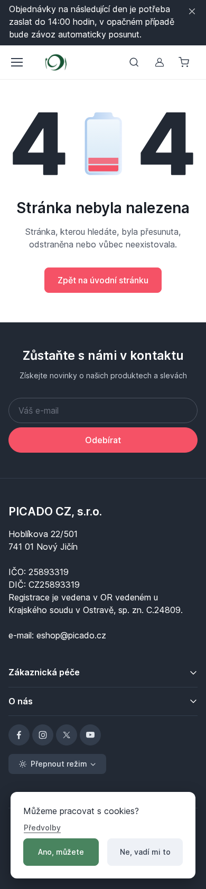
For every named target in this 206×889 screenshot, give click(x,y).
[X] (66, 734)
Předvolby (42, 827)
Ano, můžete (61, 851)
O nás (20, 701)
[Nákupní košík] (185, 62)
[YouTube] (90, 734)
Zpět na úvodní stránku (103, 280)
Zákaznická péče (44, 672)
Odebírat (103, 440)
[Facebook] (19, 734)
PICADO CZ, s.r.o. (55, 511)
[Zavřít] (192, 11)
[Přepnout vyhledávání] (134, 62)
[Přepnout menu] (16, 62)
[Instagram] (42, 734)
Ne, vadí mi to (145, 851)
